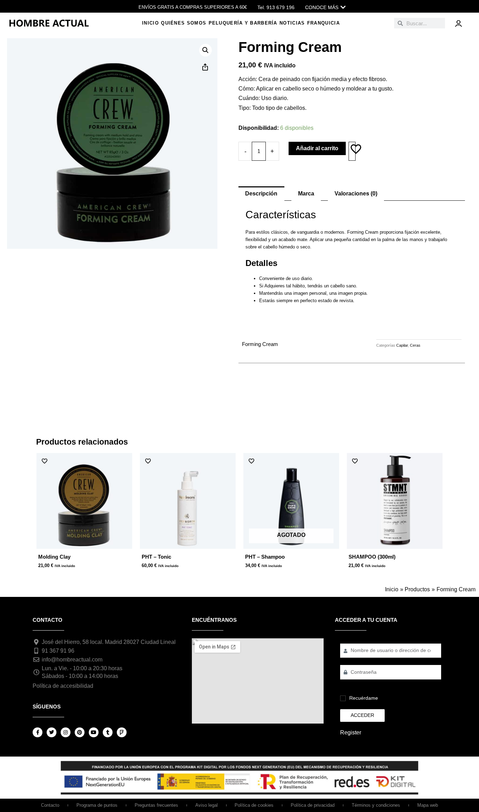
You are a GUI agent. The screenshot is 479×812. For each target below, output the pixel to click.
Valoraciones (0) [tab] (356, 194)
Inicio (150, 23)
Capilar (402, 345)
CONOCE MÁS (321, 7)
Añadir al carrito (317, 148)
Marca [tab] (306, 194)
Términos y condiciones (376, 805)
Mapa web (427, 805)
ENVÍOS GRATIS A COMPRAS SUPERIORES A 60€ (193, 7)
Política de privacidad (313, 805)
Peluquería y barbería (243, 23)
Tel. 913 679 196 (276, 7)
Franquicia (323, 23)
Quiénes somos (183, 23)
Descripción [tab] (261, 194)
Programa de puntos (96, 805)
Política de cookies (254, 805)
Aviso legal (206, 805)
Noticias (292, 23)
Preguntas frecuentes (156, 805)
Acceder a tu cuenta (366, 620)
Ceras (415, 345)
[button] (205, 50)
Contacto (50, 805)
